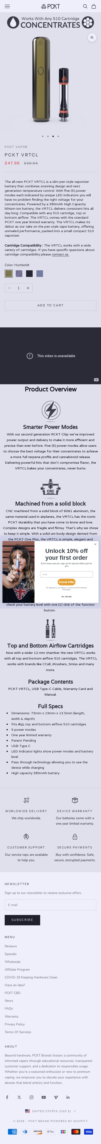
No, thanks (66, 596)
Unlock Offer (66, 582)
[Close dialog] (95, 544)
